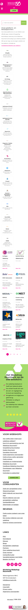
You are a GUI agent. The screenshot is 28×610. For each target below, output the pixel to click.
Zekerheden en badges (11, 504)
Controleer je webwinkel (11, 473)
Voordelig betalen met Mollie (12, 557)
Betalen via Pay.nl (9, 559)
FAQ (4, 536)
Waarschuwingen (9, 491)
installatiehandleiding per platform (10, 45)
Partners (6, 548)
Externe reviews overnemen (12, 522)
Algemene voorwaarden (11, 591)
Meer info (5, 268)
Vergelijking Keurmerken (11, 448)
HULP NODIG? (18, 607)
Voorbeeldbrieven (9, 502)
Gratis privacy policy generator (13, 457)
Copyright (6, 587)
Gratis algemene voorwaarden (13, 454)
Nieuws (5, 541)
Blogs (5, 543)
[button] (2, 9)
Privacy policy (7, 589)
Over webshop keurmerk (11, 550)
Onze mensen (7, 552)
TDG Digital (10, 599)
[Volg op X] (8, 564)
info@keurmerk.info (9, 580)
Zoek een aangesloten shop (12, 488)
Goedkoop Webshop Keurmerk (13, 466)
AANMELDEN (14, 477)
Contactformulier (8, 555)
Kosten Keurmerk (9, 450)
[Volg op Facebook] (16, 564)
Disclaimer (6, 585)
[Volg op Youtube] (20, 564)
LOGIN (14, 10)
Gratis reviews (7, 459)
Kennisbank (7, 539)
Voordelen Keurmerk (10, 452)
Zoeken (24, 22)
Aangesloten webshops (11, 545)
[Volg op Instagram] (12, 564)
